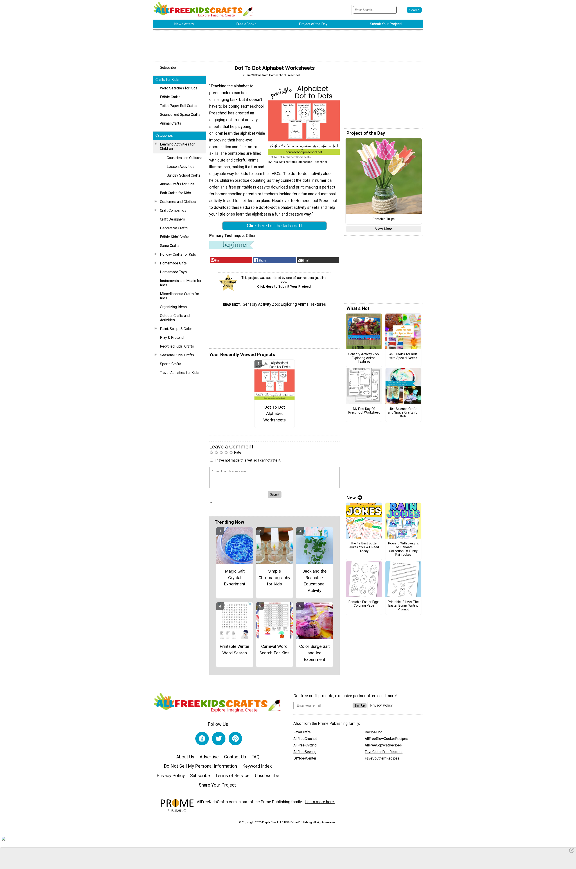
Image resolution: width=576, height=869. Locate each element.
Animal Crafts (170, 123)
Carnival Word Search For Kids (274, 649)
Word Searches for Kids (179, 88)
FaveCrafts (302, 732)
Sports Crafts (170, 364)
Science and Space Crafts (180, 114)
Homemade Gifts (173, 263)
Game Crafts (170, 245)
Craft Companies (173, 210)
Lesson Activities (180, 166)
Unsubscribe (267, 775)
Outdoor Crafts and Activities (175, 318)
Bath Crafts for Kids (175, 193)
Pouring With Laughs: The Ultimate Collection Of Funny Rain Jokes (403, 549)
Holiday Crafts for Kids (178, 254)
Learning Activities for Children (177, 146)
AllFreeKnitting (305, 745)
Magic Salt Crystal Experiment (234, 578)
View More (383, 229)
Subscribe (168, 67)
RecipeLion (373, 732)
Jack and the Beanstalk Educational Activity (314, 581)
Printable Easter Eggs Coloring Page (364, 604)
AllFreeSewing (304, 752)
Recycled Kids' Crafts (177, 346)
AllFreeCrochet (305, 739)
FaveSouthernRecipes (382, 758)
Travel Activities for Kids (179, 373)
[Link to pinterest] (235, 738)
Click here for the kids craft (274, 225)
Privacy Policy (171, 775)
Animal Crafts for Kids (177, 184)
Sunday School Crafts (183, 175)
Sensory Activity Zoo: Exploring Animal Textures (284, 304)
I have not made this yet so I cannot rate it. (248, 460)
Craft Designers (172, 219)
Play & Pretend (172, 337)
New (351, 497)
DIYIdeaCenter (304, 758)
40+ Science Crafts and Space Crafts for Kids (403, 412)
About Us (185, 757)
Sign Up (359, 705)
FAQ (255, 757)
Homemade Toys (173, 272)
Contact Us (235, 757)
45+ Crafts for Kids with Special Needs (403, 356)
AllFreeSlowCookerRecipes (386, 739)
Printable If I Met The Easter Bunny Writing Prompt (403, 605)
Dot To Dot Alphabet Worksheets (274, 414)
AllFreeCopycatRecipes (383, 745)
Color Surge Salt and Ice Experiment (314, 653)
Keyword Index (257, 766)
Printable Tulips (384, 219)
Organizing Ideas (173, 307)
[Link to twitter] (218, 738)
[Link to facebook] (202, 738)
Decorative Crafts (174, 228)
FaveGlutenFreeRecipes (384, 752)
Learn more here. (320, 802)
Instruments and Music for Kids (180, 283)
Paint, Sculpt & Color (176, 329)
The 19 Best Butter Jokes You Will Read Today (364, 547)
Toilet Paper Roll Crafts (178, 106)
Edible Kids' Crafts (174, 237)
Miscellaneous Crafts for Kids (179, 296)
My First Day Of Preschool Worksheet (364, 411)
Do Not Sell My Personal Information (200, 766)
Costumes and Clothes (178, 202)
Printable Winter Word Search (235, 649)
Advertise (209, 757)
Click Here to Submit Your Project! (284, 287)
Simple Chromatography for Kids (274, 578)
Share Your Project (217, 785)
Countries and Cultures (184, 158)
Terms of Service (232, 775)
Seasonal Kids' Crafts (177, 355)
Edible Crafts (170, 97)
